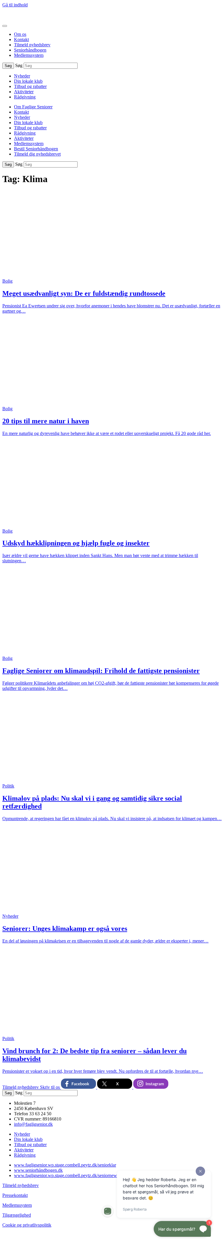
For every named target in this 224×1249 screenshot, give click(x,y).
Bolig (7, 281)
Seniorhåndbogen (30, 49)
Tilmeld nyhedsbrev (32, 44)
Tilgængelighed (16, 1215)
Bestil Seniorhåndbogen (36, 148)
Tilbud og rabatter (30, 86)
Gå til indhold (15, 4)
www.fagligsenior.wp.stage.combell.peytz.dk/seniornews (66, 1175)
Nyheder (22, 75)
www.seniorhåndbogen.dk (38, 1170)
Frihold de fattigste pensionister (101, 670)
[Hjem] (28, 19)
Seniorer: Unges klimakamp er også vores (64, 928)
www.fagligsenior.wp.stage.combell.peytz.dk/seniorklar (65, 1164)
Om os (20, 34)
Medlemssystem (28, 55)
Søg (18, 65)
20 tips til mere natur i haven (45, 421)
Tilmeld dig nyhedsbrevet (37, 153)
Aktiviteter (24, 91)
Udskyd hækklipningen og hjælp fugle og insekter (76, 543)
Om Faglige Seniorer (33, 106)
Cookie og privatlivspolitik (26, 1224)
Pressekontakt (15, 1195)
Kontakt (21, 39)
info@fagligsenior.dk (33, 1124)
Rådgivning (25, 96)
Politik (8, 785)
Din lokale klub (28, 81)
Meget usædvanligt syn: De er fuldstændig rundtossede (83, 293)
